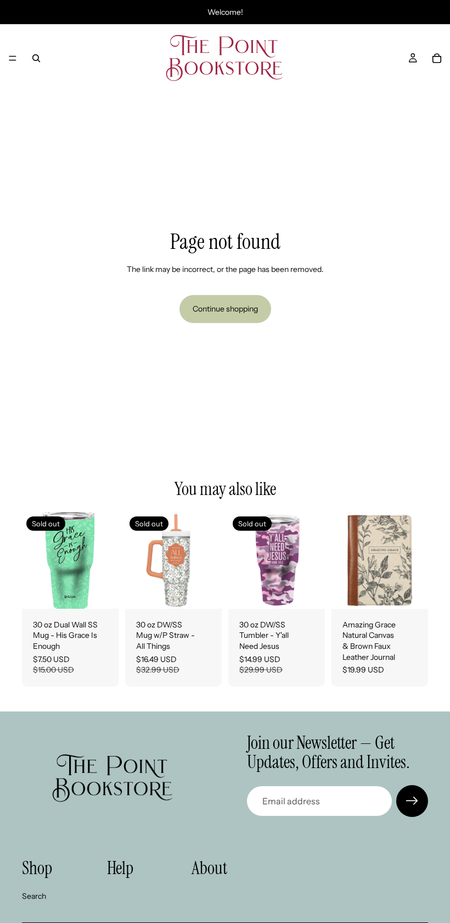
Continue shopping (225, 309)
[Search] (36, 58)
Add (420, 591)
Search (34, 896)
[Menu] (12, 58)
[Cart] (437, 58)
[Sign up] (412, 801)
